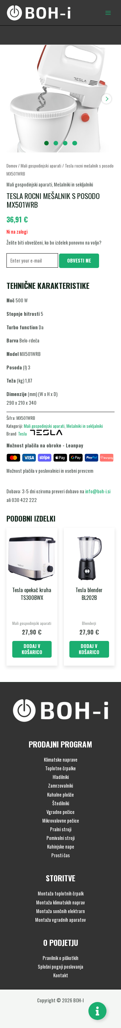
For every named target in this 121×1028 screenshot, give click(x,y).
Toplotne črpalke (60, 768)
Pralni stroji (60, 829)
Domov (11, 165)
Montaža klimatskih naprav (60, 902)
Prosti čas (60, 855)
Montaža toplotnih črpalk (61, 893)
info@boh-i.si (97, 491)
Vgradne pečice (60, 811)
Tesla (22, 433)
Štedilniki (60, 803)
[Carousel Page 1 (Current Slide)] (46, 143)
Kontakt (60, 975)
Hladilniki (61, 776)
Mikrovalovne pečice (60, 820)
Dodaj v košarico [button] (32, 649)
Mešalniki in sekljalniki (73, 184)
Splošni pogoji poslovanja (60, 966)
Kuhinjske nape (60, 846)
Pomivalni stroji (60, 837)
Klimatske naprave (60, 759)
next (106, 99)
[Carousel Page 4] (74, 143)
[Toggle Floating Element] (97, 1011)
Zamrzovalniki (60, 785)
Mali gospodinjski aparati (41, 165)
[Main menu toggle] (108, 12)
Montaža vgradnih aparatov (60, 919)
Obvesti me (79, 260)
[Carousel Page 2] (56, 143)
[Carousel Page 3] (65, 143)
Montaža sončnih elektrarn (60, 911)
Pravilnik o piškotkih (60, 958)
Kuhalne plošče (60, 794)
